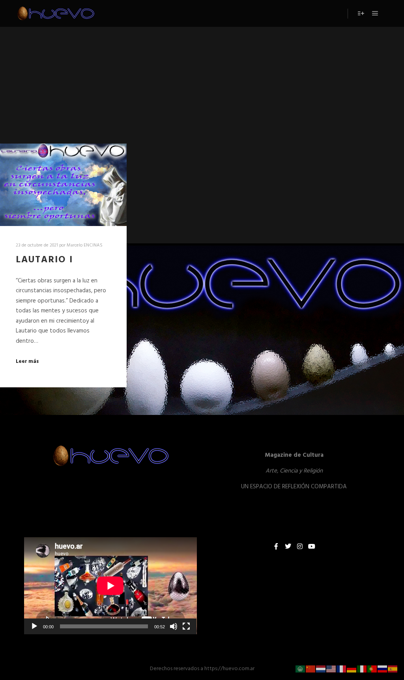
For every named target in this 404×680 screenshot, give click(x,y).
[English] (331, 669)
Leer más (27, 362)
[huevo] (55, 13)
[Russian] (383, 669)
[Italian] (362, 669)
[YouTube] (312, 546)
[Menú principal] (375, 13)
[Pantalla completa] (186, 626)
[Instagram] (300, 546)
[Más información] (361, 13)
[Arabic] (301, 669)
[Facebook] (276, 546)
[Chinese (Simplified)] (311, 669)
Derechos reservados (174, 668)
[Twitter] (288, 546)
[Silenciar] (174, 626)
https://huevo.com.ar (229, 668)
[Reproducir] (34, 626)
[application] (110, 585)
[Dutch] (321, 669)
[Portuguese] (372, 669)
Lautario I (44, 259)
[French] (342, 669)
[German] (352, 669)
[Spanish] (393, 669)
